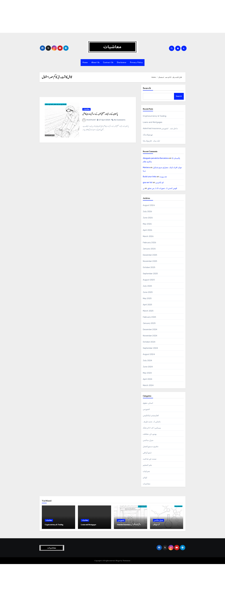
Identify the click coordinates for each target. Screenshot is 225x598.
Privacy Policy (136, 62)
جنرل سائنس (148, 440)
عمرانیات (146, 471)
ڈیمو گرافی (147, 453)
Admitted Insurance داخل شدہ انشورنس (160, 128)
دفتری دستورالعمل (150, 446)
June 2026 (148, 218)
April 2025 (147, 305)
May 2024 (147, 373)
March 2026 (148, 236)
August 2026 (149, 205)
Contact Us (108, 62)
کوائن (145, 477)
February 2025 (149, 317)
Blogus (118, 560)
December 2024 (150, 329)
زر (143, 188)
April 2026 (147, 230)
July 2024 (147, 360)
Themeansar (126, 560)
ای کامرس (160, 182)
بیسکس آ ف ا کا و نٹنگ (152, 428)
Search (147, 88)
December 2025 (150, 255)
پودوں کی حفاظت (149, 434)
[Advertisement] (70, 16)
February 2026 (149, 242)
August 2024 (149, 354)
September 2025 (150, 273)
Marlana (146, 167)
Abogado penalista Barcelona (156, 158)
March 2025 (148, 311)
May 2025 (147, 298)
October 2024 (149, 342)
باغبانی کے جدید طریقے (152, 422)
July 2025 (147, 286)
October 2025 (149, 267)
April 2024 (147, 379)
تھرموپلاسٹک (148, 135)
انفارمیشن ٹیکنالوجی (151, 415)
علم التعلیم (147, 465)
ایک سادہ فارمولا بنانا (151, 141)
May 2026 (147, 224)
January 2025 (149, 323)
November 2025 (150, 261)
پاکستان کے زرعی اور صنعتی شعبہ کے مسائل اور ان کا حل (100, 114)
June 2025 (148, 292)
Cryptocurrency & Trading (154, 116)
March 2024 (148, 385)
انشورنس (146, 409)
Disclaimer (121, 62)
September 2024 (150, 348)
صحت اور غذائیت (149, 459)
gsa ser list (147, 182)
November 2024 (150, 336)
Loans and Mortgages (152, 122)
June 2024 (148, 367)
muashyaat (91, 120)
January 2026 (149, 249)
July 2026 (147, 211)
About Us (95, 62)
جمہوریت (163, 176)
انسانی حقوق (148, 403)
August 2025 (149, 280)
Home (85, 62)
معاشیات (86, 109)
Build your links (149, 176)
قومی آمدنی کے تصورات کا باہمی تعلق (162, 188)
